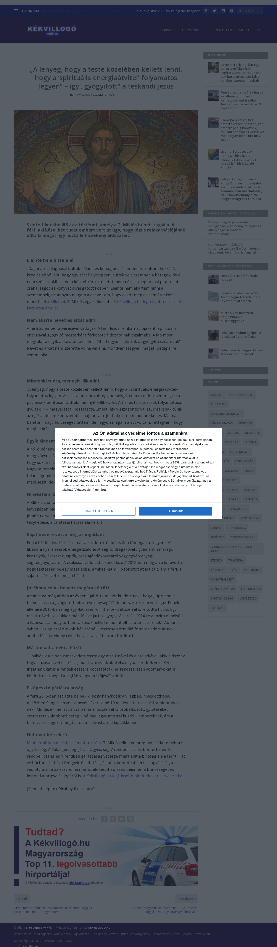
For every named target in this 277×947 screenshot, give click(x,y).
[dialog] (138, 473)
